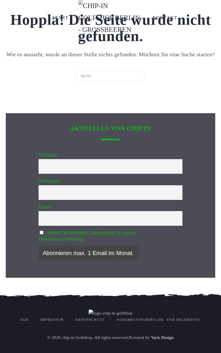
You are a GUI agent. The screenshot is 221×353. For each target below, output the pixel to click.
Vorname (48, 155)
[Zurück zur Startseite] (110, 18)
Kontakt (165, 17)
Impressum (52, 319)
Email (45, 207)
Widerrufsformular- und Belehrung (159, 319)
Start (60, 17)
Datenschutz (90, 319)
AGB (24, 319)
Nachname (50, 181)
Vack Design (162, 337)
